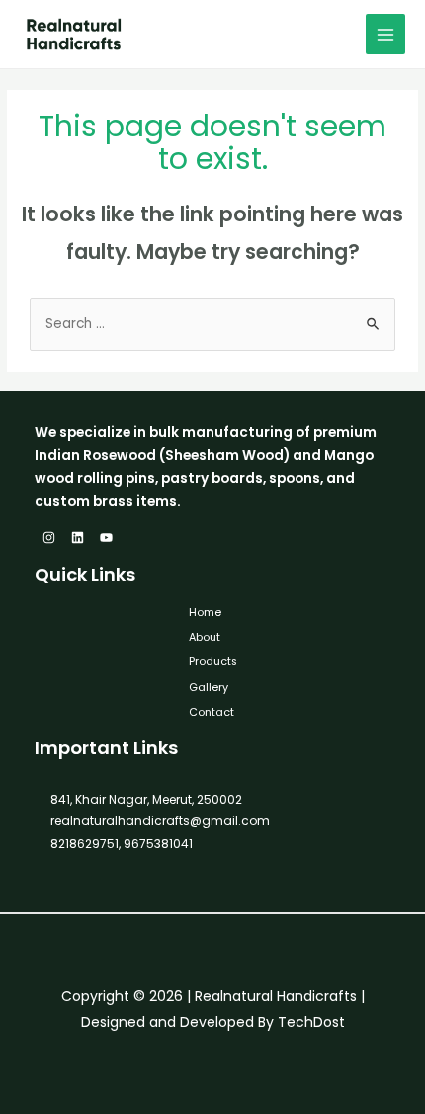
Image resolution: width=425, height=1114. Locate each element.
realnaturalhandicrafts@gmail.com (160, 821)
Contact (211, 712)
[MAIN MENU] (386, 34)
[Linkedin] (77, 537)
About (204, 637)
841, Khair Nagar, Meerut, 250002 (146, 799)
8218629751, (85, 843)
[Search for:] (212, 323)
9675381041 (157, 843)
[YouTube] (106, 537)
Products (213, 661)
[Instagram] (49, 537)
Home (205, 612)
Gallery (208, 687)
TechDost (311, 1022)
